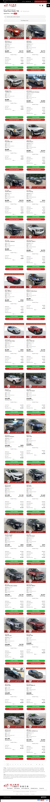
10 (30, 764)
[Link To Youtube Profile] (41, 800)
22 (39, 764)
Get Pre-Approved (25, 788)
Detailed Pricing (13, 54)
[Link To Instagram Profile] (28, 786)
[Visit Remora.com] (43, 797)
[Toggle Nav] (48, 5)
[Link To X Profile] (23, 786)
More (14, 110)
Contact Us (41, 788)
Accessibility (33, 794)
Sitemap (21, 794)
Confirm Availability (14, 67)
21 (36, 764)
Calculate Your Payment (14, 119)
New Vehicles (9, 788)
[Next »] (42, 764)
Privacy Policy (26, 794)
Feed (48, 800)
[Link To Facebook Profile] (21, 786)
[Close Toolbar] (2, 800)
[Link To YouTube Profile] (25, 786)
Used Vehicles (17, 788)
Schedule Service (34, 788)
